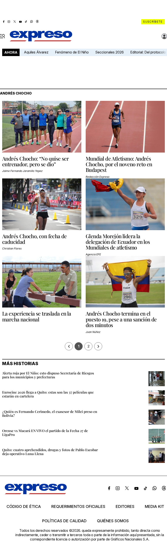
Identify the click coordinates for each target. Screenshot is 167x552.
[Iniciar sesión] (164, 36)
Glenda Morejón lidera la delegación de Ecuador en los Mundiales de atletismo (118, 242)
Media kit (154, 507)
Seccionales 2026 (109, 52)
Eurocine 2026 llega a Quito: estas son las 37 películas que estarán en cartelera (48, 394)
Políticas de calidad (64, 521)
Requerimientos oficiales (78, 507)
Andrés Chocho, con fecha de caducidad (34, 239)
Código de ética (24, 507)
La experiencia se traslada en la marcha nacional (36, 316)
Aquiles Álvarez (36, 52)
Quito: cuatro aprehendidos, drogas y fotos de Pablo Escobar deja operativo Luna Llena (50, 451)
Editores (125, 507)
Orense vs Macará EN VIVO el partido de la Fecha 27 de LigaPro (45, 432)
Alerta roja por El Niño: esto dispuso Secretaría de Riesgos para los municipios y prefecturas (48, 375)
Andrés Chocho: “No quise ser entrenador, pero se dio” (35, 161)
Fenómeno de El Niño (72, 52)
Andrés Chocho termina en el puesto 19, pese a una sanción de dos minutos (121, 319)
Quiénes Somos (113, 521)
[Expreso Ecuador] (36, 493)
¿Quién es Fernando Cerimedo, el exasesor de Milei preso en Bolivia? (49, 413)
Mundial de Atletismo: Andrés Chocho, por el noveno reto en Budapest (119, 164)
